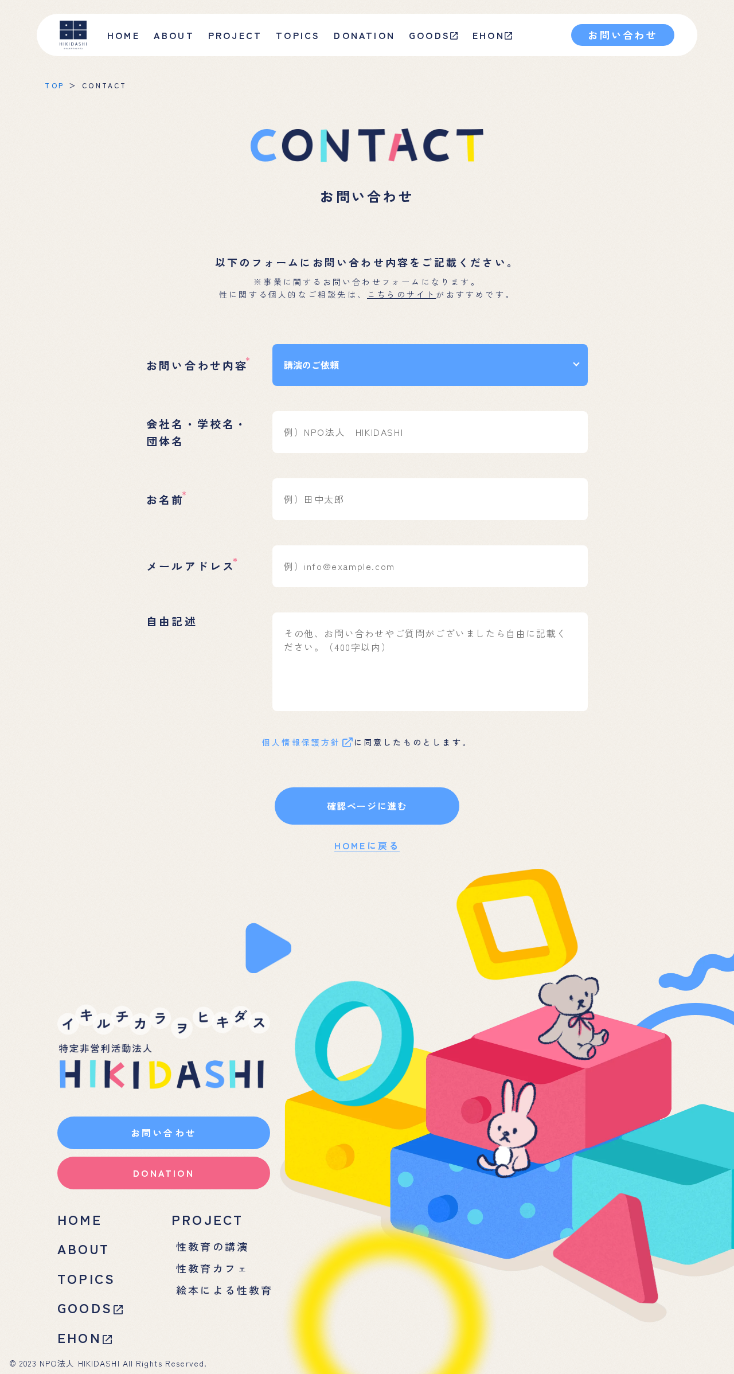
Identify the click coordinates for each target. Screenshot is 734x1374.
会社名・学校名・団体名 (197, 432)
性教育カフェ (212, 1267)
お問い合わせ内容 (197, 365)
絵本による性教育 (225, 1289)
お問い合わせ (622, 35)
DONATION (364, 35)
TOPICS (298, 35)
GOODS (429, 35)
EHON (489, 35)
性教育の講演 (212, 1246)
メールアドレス (190, 565)
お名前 (165, 499)
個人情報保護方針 (301, 742)
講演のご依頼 (311, 365)
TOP (54, 85)
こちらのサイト (401, 294)
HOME (123, 35)
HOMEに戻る (367, 845)
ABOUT (83, 1248)
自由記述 (171, 621)
